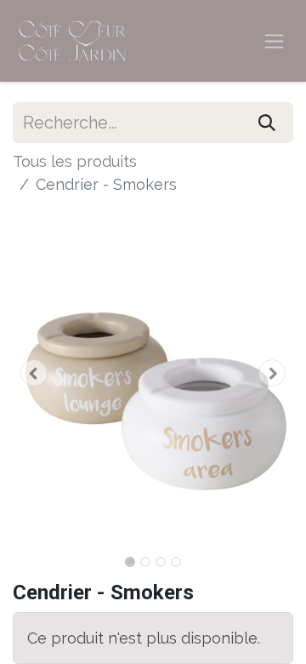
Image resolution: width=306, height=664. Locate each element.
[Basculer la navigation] (274, 41)
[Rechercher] (267, 122)
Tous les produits (75, 161)
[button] (34, 372)
